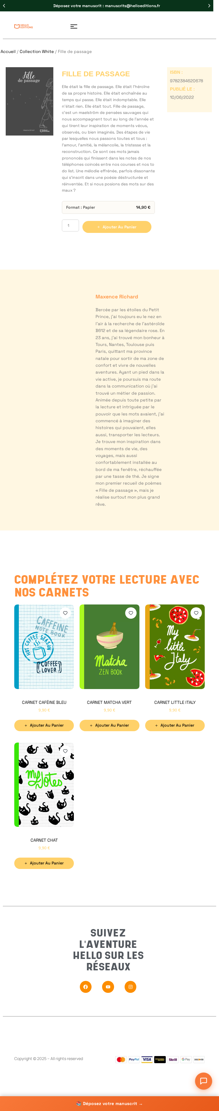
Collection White (37, 51)
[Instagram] (131, 987)
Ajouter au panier (119, 226)
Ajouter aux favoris (65, 613)
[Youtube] (108, 987)
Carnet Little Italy (175, 702)
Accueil (8, 51)
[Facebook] (86, 987)
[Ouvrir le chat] (203, 1081)
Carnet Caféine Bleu (44, 702)
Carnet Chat (44, 840)
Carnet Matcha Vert (109, 702)
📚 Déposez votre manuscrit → (109, 1103)
